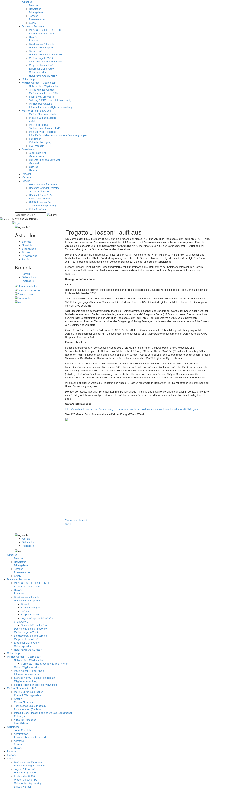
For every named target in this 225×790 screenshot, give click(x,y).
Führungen (35, 138)
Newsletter (35, 9)
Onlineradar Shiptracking (43, 205)
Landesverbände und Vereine (45, 61)
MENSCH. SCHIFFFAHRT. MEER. (48, 30)
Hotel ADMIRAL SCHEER (43, 75)
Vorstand (34, 163)
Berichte (33, 5)
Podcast (26, 174)
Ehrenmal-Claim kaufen (42, 68)
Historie (33, 37)
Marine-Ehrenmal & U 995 (36, 110)
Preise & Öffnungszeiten (42, 117)
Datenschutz (29, 277)
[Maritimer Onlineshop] (28, 290)
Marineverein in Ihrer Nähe (44, 93)
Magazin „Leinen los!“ (41, 65)
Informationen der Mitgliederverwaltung (51, 107)
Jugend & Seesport (39, 191)
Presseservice (37, 19)
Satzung (33, 167)
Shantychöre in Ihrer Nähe (35, 625)
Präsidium (34, 40)
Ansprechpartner (30, 614)
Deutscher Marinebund (34, 26)
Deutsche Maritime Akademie (45, 54)
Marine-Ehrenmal (38, 124)
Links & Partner (37, 209)
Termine (33, 16)
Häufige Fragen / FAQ (41, 195)
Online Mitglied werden (41, 89)
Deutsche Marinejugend (42, 47)
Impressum (28, 280)
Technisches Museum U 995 (45, 128)
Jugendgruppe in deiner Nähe (37, 618)
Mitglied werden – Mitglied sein (39, 82)
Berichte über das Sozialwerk (45, 160)
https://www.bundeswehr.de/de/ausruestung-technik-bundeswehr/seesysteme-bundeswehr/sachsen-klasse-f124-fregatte (132, 409)
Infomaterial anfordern (41, 96)
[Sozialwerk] (22, 297)
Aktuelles (27, 2)
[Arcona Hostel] (24, 294)
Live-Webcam (36, 145)
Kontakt (26, 273)
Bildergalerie (36, 12)
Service (26, 181)
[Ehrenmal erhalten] (26, 286)
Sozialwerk (28, 149)
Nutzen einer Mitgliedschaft (44, 86)
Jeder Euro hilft (37, 152)
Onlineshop (28, 79)
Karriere (26, 177)
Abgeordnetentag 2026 (42, 33)
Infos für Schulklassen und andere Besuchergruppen (58, 135)
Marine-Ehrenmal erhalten (43, 114)
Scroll (68, 524)
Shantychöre (36, 51)
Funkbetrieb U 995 (39, 198)
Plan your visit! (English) (42, 131)
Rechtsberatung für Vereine (44, 188)
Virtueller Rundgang (40, 142)
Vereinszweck (36, 156)
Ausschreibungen (30, 607)
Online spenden (38, 72)
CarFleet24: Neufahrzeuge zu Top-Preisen (44, 663)
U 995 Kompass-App (40, 202)
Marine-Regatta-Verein (41, 58)
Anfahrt (33, 121)
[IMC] (18, 301)
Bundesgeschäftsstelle (41, 44)
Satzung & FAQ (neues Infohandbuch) (50, 100)
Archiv (32, 23)
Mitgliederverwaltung (40, 103)
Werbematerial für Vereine (43, 184)
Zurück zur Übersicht (76, 520)
